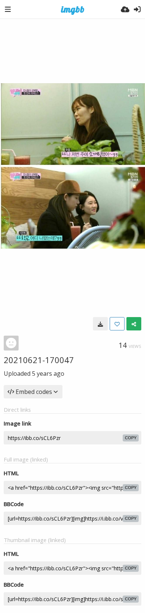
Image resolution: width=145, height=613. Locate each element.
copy (130, 438)
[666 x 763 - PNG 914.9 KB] (100, 323)
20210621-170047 (39, 359)
